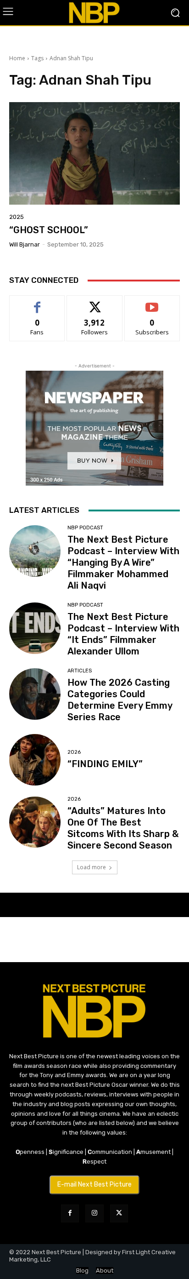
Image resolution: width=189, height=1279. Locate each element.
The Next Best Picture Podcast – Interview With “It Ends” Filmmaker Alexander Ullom (123, 634)
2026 (74, 752)
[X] (119, 1213)
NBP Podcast (85, 527)
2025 (16, 217)
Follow (95, 302)
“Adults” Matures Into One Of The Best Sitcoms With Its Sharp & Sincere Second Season (122, 828)
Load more (91, 867)
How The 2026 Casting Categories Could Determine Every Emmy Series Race (119, 700)
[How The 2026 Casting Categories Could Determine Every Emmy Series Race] (35, 694)
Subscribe (152, 302)
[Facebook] (70, 1213)
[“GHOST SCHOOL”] (94, 153)
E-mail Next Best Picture (94, 1184)
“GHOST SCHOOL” (48, 229)
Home (17, 58)
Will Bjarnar (24, 244)
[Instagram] (94, 1213)
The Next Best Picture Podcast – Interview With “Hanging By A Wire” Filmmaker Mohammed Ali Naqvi (123, 562)
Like (37, 302)
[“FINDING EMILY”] (35, 760)
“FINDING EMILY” (105, 763)
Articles (79, 670)
